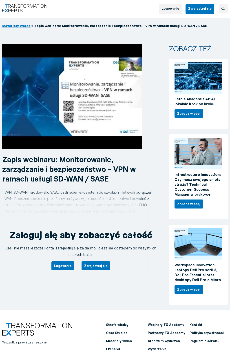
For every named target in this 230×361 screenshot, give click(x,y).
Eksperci (113, 349)
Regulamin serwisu (204, 341)
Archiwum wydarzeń (164, 341)
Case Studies (116, 333)
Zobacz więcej (189, 113)
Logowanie (170, 8)
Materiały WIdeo (16, 26)
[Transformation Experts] (24, 11)
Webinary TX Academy (166, 325)
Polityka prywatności (207, 333)
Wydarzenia (157, 349)
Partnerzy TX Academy (166, 333)
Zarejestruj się (200, 8)
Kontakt (196, 325)
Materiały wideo (119, 341)
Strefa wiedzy (117, 325)
